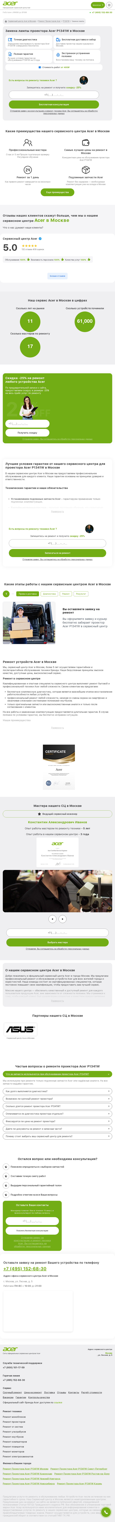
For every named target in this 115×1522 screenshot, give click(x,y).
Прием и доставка (28, 594)
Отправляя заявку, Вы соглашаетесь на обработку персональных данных (57, 439)
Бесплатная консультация (54, 104)
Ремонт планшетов (13, 1446)
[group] (20, 1031)
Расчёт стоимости (91, 1392)
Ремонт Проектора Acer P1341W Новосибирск (29, 1483)
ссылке (58, 1402)
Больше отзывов (57, 276)
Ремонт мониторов (13, 1451)
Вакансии (8, 1397)
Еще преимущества (57, 192)
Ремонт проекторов (14, 1422)
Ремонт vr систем (13, 1426)
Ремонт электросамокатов (18, 1456)
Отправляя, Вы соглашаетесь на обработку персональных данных (57, 949)
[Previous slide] (52, 919)
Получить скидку (27, 432)
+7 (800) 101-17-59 (14, 1367)
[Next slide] (62, 919)
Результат (81, 594)
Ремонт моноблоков (14, 1417)
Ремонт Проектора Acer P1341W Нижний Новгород (31, 1478)
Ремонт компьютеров (15, 1441)
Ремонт (66, 594)
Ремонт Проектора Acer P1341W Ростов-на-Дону (82, 1473)
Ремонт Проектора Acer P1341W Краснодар (27, 1473)
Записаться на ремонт (57, 553)
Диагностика (49, 594)
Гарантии (21, 1397)
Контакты (73, 1392)
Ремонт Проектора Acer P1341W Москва (25, 1469)
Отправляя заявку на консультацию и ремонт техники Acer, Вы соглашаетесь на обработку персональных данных (32, 1242)
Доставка (49, 1392)
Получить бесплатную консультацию (32, 1231)
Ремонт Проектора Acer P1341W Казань (79, 1483)
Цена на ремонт (33, 1392)
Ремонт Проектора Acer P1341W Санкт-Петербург (78, 1469)
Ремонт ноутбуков (13, 1436)
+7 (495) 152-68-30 (102, 12)
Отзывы (61, 1392)
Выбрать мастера (58, 942)
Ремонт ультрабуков (14, 1431)
